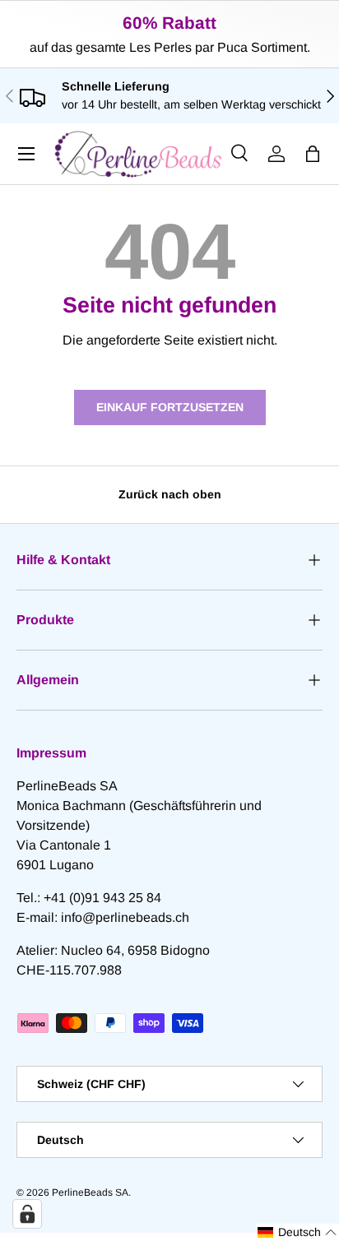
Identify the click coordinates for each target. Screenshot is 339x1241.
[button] (313, 154)
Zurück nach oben (169, 494)
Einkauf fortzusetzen (170, 407)
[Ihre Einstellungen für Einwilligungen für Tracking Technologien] (27, 1214)
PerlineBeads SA (90, 1192)
